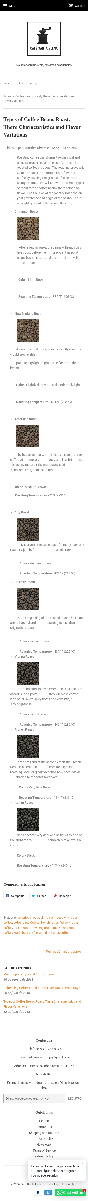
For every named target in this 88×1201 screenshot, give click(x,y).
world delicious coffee (54, 933)
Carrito (79, 5)
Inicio (6, 83)
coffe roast (21, 922)
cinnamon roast (52, 917)
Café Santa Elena (31, 1184)
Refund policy (44, 1156)
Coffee (34, 922)
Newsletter (44, 1144)
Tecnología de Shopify (60, 1184)
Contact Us (44, 1127)
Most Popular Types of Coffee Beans (28, 974)
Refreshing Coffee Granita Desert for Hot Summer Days (41, 988)
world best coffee (26, 933)
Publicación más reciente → (65, 951)
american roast (28, 917)
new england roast (45, 928)
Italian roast (22, 928)
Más (12, 5)
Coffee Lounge (28, 83)
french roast (49, 922)
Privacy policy (44, 1138)
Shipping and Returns (44, 1133)
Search (44, 1121)
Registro (75, 1098)
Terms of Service (44, 1150)
